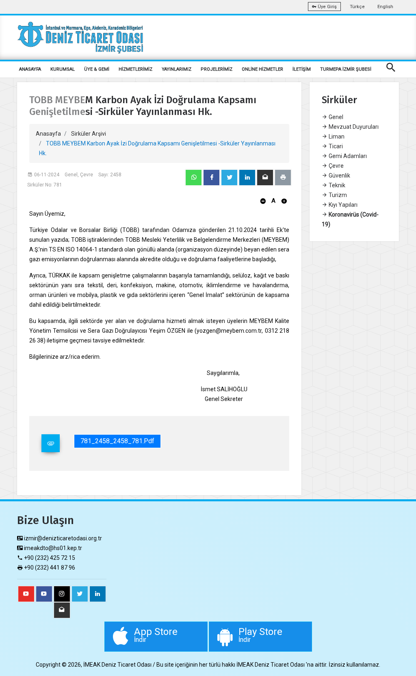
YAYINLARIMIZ (176, 69)
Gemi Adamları (347, 156)
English (385, 6)
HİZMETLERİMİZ (135, 69)
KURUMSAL (62, 69)
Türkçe (357, 6)
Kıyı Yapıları (342, 205)
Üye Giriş (326, 6)
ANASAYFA (30, 69)
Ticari (335, 146)
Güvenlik (338, 175)
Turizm (337, 195)
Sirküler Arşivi (88, 133)
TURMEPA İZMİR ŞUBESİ (345, 69)
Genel (335, 117)
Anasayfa (48, 133)
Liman (335, 136)
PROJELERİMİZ (216, 69)
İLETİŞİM (301, 69)
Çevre (335, 165)
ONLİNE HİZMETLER (262, 69)
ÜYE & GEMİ (96, 69)
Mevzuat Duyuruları (353, 127)
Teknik (336, 185)
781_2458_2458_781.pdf (117, 441)
